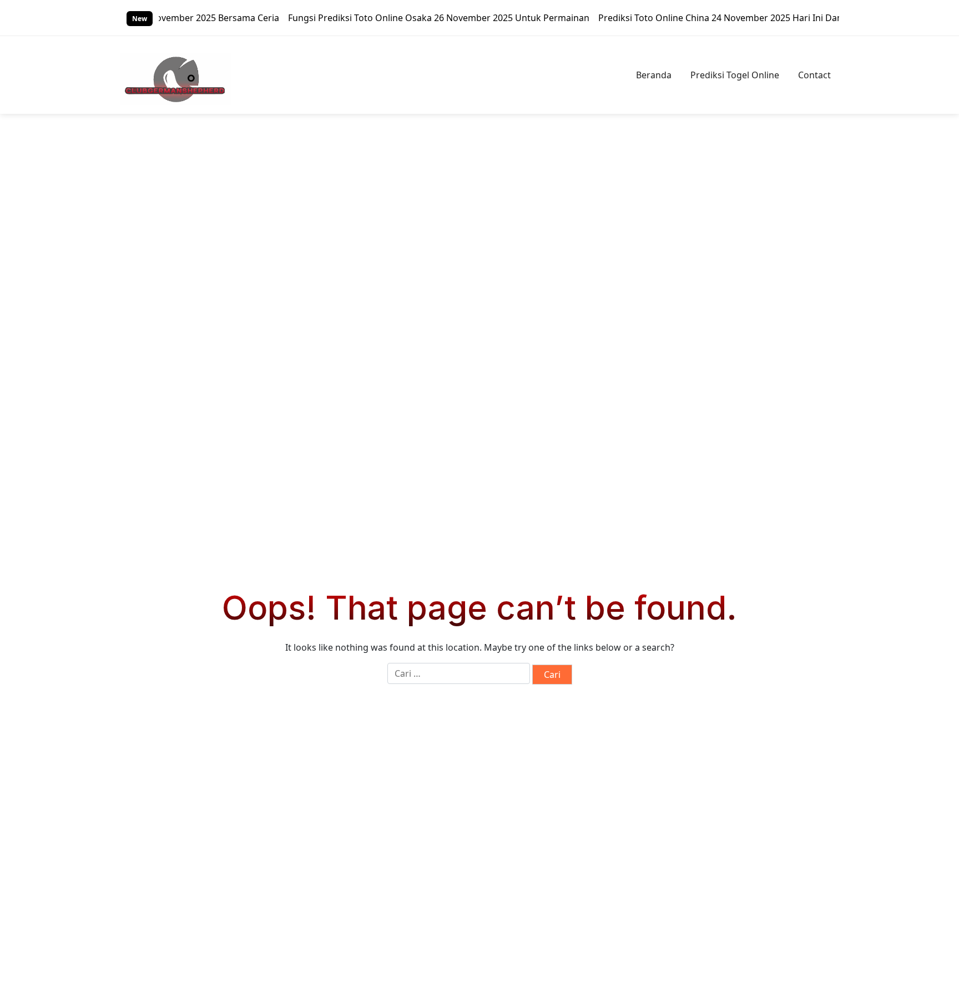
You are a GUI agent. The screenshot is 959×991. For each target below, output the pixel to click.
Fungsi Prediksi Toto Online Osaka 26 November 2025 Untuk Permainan (419, 18)
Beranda (654, 75)
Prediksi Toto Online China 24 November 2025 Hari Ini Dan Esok (712, 18)
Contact (814, 75)
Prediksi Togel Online (734, 75)
